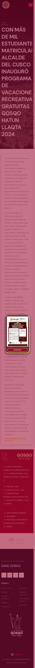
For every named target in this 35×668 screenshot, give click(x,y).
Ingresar (17, 350)
